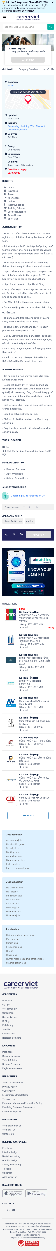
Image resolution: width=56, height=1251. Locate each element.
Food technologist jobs (17, 868)
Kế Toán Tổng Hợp (29, 611)
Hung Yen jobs (13, 915)
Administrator (9, 1176)
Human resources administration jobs (25, 958)
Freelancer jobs (14, 946)
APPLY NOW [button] (28, 60)
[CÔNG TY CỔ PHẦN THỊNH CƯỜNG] (11, 743)
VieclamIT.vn (8, 1129)
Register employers (12, 1068)
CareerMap (8, 1012)
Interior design (9, 1152)
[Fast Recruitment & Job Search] (28, 17)
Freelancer (8, 1148)
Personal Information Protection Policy (22, 1103)
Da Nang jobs (12, 907)
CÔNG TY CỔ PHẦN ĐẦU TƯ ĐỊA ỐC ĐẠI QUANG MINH (34, 779)
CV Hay (5, 1004)
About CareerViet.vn (12, 1082)
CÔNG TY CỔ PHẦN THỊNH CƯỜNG (35, 741)
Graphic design (9, 1160)
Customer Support (11, 1111)
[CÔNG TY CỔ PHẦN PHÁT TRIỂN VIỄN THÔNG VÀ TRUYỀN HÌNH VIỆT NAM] (11, 614)
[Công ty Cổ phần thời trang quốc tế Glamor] (11, 723)
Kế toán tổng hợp (28, 634)
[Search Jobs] (50, 27)
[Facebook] (3, 1210)
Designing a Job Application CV (28, 495)
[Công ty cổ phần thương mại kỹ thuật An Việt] (11, 703)
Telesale (6, 1168)
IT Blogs (6, 1021)
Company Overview (28, 69)
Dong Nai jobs (13, 899)
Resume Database (11, 1055)
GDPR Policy (8, 1090)
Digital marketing (11, 1156)
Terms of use (8, 1099)
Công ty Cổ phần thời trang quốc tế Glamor (34, 722)
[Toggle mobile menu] (4, 17)
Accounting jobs (14, 840)
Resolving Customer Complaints (18, 1107)
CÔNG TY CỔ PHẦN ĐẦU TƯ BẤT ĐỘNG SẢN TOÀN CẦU (34, 639)
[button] (53, 2)
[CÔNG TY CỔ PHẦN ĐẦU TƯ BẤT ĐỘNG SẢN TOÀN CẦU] (11, 640)
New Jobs (7, 1000)
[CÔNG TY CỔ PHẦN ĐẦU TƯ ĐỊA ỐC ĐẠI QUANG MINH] (11, 780)
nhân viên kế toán (13, 521)
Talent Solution (10, 1060)
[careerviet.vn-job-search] (13, 1193)
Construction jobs (15, 844)
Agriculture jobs (14, 856)
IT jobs (9, 950)
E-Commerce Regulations (15, 1094)
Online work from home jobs (20, 935)
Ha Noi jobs (12, 891)
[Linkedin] (8, 1210)
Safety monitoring (11, 1164)
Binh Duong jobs (14, 895)
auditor (30, 521)
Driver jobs (11, 954)
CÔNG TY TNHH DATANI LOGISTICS (30, 682)
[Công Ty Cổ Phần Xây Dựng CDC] (11, 800)
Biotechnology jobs (15, 860)
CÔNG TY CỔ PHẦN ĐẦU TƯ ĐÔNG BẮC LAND (35, 759)
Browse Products (11, 1064)
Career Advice (9, 1017)
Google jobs (12, 942)
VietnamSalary (9, 1008)
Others (23, 129)
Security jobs (12, 848)
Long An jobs (12, 903)
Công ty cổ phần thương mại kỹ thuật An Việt (34, 702)
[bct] (28, 1242)
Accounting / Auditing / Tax (21, 126)
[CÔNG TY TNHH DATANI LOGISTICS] (11, 683)
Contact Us (8, 1133)
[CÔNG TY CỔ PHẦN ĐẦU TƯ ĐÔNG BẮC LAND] (11, 760)
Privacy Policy (9, 1086)
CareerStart (8, 1033)
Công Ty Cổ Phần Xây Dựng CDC (34, 797)
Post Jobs (7, 1051)
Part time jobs (13, 939)
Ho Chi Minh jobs (14, 887)
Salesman (7, 1172)
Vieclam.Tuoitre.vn (11, 1125)
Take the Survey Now (23, 10)
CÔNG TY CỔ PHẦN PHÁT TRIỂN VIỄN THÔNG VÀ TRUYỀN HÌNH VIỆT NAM (34, 618)
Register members (11, 1037)
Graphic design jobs (16, 962)
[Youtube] (13, 1210)
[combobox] (25, 27)
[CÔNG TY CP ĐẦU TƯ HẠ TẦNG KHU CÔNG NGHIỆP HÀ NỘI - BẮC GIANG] (11, 660)
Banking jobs (12, 852)
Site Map (6, 1029)
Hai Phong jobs (13, 911)
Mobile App (7, 1025)
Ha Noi (11, 85)
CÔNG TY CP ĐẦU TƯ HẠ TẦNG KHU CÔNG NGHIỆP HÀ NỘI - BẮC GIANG (35, 661)
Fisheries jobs (13, 864)
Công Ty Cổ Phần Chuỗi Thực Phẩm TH (28, 53)
